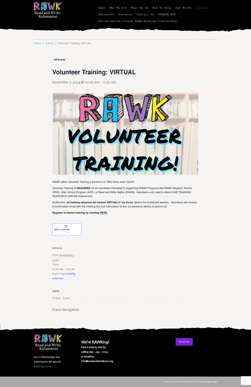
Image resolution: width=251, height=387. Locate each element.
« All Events (58, 59)
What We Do (139, 7)
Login (215, 382)
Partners (125, 14)
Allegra (209, 382)
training (70, 273)
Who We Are (118, 7)
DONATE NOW (167, 14)
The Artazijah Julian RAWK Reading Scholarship (137, 21)
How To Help (161, 7)
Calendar (202, 7)
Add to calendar (62, 229)
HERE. (104, 212)
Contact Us (145, 14)
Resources (106, 14)
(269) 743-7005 (42, 366)
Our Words (183, 7)
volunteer (58, 278)
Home (101, 7)
